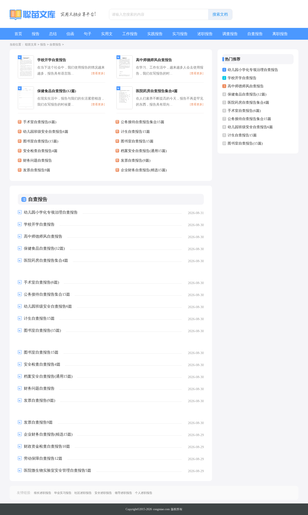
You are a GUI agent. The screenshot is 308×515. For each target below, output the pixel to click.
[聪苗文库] (33, 15)
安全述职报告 (103, 493)
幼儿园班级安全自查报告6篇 (250, 127)
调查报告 (230, 34)
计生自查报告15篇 (242, 135)
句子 (87, 34)
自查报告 (255, 34)
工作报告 (130, 34)
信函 (70, 34)
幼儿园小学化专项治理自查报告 (253, 70)
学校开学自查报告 (242, 78)
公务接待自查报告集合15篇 (249, 119)
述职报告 (205, 34)
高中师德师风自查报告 (246, 86)
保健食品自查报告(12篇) (247, 94)
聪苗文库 (31, 44)
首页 (18, 34)
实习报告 (180, 34)
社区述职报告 (83, 493)
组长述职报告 (42, 493)
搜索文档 (220, 14)
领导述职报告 (123, 493)
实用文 (107, 34)
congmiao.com (161, 509)
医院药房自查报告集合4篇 (248, 102)
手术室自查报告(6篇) (244, 111)
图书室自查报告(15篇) (245, 143)
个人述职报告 (143, 493)
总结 (53, 34)
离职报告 (280, 34)
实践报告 (155, 34)
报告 (35, 34)
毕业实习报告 (62, 493)
